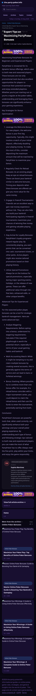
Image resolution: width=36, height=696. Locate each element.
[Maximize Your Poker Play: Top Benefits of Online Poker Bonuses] (18, 544)
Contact (29, 15)
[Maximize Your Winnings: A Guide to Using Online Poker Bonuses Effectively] (18, 618)
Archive (13, 15)
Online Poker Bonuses (13, 23)
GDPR (18, 693)
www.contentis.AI (8, 693)
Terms (24, 693)
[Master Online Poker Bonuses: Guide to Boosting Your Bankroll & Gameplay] (18, 580)
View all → (31, 523)
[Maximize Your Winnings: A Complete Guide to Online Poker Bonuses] (18, 655)
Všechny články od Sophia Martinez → (21, 486)
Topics (21, 15)
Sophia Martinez (17, 467)
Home (5, 15)
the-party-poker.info (13, 2)
